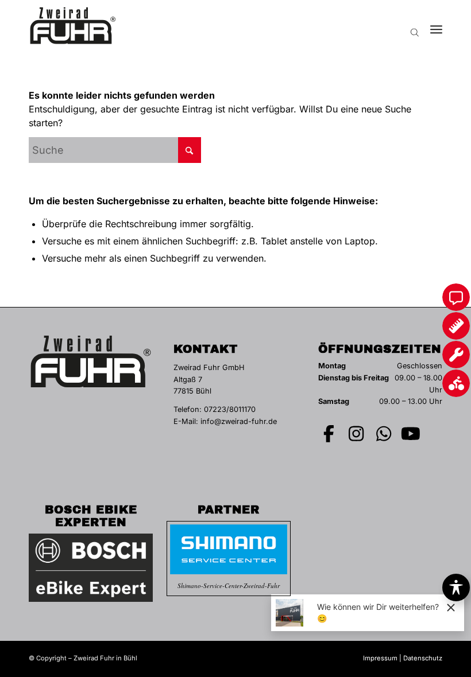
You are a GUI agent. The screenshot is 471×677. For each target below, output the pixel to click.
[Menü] (436, 25)
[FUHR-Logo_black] (73, 26)
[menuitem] (436, 25)
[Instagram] (357, 433)
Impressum (380, 658)
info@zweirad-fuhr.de (238, 421)
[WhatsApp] (384, 433)
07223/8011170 (230, 409)
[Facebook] (329, 433)
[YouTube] (411, 433)
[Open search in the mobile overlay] (415, 26)
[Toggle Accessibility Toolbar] (456, 587)
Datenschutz (422, 658)
